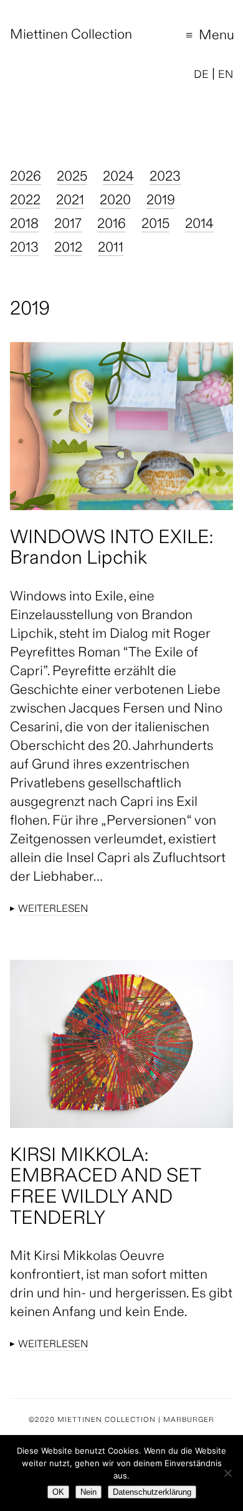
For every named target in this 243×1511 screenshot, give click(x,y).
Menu (202, 37)
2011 (110, 248)
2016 (111, 225)
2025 (72, 177)
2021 (70, 201)
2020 (115, 201)
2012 (68, 248)
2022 (25, 201)
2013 (24, 248)
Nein (88, 1492)
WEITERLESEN (53, 909)
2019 (160, 201)
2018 (24, 225)
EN (225, 75)
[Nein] (227, 1473)
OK (58, 1492)
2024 (118, 177)
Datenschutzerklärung (152, 1492)
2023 (165, 177)
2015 (155, 225)
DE (201, 75)
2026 (25, 177)
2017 (68, 225)
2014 (199, 225)
